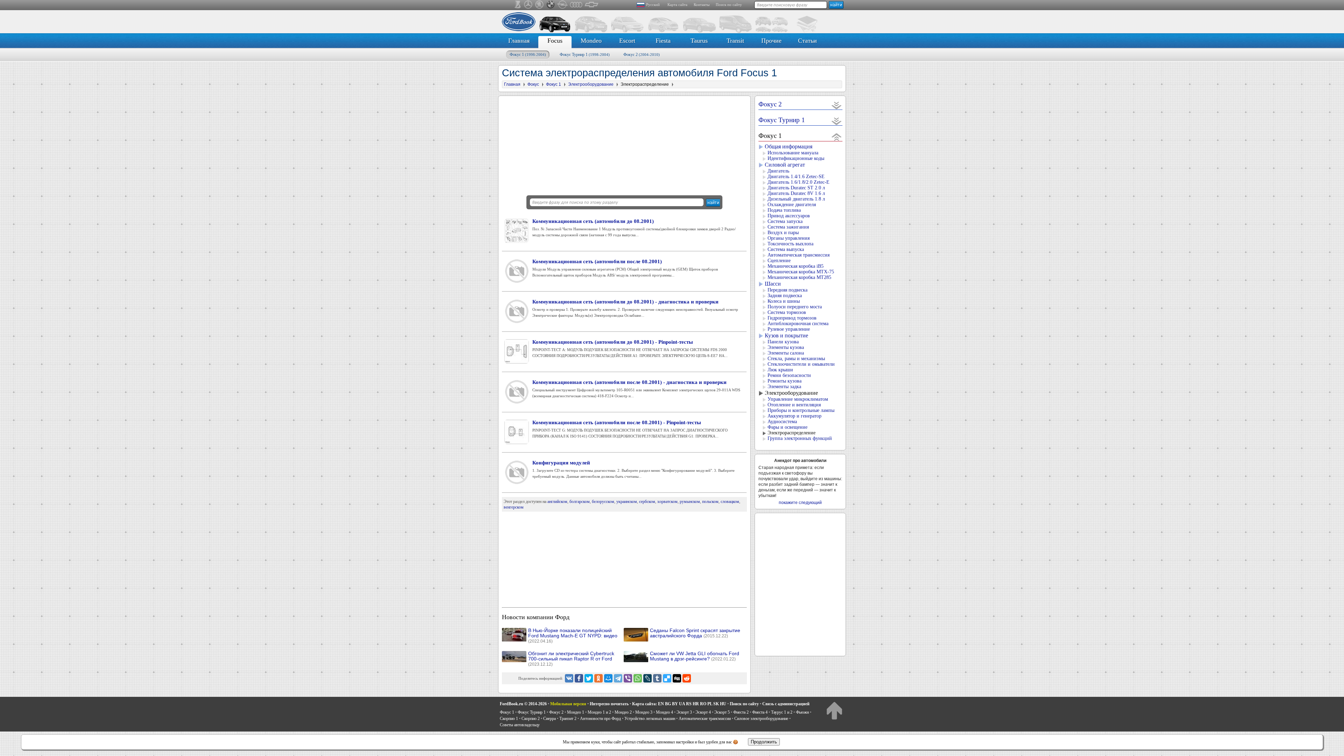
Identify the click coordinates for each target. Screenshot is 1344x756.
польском (710, 501)
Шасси (773, 284)
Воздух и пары (783, 232)
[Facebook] (579, 678)
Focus (554, 40)
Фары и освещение (787, 427)
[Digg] (677, 678)
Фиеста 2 (741, 712)
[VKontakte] (569, 678)
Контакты (701, 4)
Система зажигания (788, 227)
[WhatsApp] (638, 678)
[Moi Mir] (608, 678)
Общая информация (788, 146)
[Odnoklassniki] (598, 678)
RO (703, 703)
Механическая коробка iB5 (796, 266)
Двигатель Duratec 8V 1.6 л (796, 193)
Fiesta (663, 40)
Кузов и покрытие (786, 335)
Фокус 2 (641, 54)
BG (668, 703)
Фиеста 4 (760, 712)
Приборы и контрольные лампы (801, 410)
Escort (627, 40)
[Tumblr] (657, 678)
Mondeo (591, 40)
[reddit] (686, 678)
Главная (519, 40)
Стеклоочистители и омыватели (801, 364)
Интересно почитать (609, 703)
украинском (626, 501)
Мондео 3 (643, 712)
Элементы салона (786, 353)
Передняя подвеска (787, 290)
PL (709, 703)
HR (696, 703)
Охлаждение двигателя (792, 204)
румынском (690, 501)
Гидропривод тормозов (792, 318)
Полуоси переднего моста (795, 306)
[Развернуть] (837, 105)
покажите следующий (800, 502)
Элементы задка (784, 386)
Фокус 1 (528, 54)
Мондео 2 (623, 712)
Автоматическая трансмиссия (799, 255)
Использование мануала (793, 152)
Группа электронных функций (800, 438)
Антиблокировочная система (798, 323)
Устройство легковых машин (649, 718)
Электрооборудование (791, 393)
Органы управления (789, 238)
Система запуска (785, 221)
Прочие (771, 40)
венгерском (514, 507)
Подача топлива (784, 210)
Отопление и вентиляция (794, 404)
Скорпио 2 (531, 718)
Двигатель (778, 171)
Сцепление (779, 260)
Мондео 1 (575, 712)
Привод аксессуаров (789, 215)
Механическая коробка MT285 (799, 277)
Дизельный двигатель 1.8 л (796, 199)
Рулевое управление (789, 329)
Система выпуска (786, 249)
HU (723, 703)
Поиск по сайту (729, 4)
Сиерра (549, 718)
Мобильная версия (568, 703)
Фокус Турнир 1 (585, 54)
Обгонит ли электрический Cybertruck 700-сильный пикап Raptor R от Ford (571, 659)
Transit (735, 40)
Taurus (699, 40)
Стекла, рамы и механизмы (796, 358)
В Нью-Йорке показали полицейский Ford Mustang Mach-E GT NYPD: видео (572, 636)
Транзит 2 (567, 718)
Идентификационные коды (796, 158)
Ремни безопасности (789, 375)
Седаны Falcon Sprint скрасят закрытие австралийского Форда (695, 633)
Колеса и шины (784, 301)
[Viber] (628, 678)
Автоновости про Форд (600, 718)
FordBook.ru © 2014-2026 (523, 703)
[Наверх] (834, 710)
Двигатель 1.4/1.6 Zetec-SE (796, 176)
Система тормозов (787, 312)
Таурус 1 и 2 (781, 712)
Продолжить (764, 741)
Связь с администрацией (786, 703)
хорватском (667, 501)
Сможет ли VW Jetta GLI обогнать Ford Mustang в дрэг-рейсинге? (694, 656)
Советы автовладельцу (520, 724)
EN (661, 703)
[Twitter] (588, 678)
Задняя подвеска (785, 295)
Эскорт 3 (684, 712)
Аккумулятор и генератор (794, 416)
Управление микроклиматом (798, 399)
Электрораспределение (792, 432)
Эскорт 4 (703, 712)
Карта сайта (677, 4)
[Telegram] (618, 678)
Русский (653, 4)
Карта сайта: (644, 703)
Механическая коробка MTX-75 (801, 271)
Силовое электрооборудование (761, 718)
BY (675, 703)
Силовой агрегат (785, 165)
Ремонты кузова (785, 381)
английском (557, 501)
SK (716, 703)
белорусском (603, 501)
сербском (647, 501)
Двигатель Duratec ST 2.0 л (796, 187)
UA (682, 703)
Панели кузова (783, 341)
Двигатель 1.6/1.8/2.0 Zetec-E (799, 182)
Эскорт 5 (722, 712)
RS (689, 703)
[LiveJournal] (647, 678)
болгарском (579, 501)
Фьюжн (802, 712)
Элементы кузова (786, 347)
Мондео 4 (664, 712)
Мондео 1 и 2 (599, 712)
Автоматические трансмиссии (705, 718)
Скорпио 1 (509, 718)
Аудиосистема (782, 421)
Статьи (807, 40)
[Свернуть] (837, 136)
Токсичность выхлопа (790, 243)
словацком (730, 501)
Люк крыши (780, 369)
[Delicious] (667, 678)
